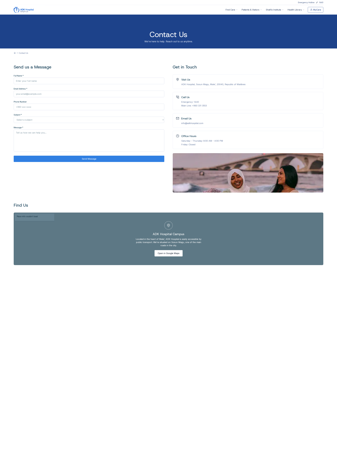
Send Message (89, 159)
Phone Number (20, 102)
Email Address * (20, 89)
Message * (18, 127)
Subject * (18, 115)
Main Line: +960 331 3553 (194, 105)
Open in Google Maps (168, 253)
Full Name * (19, 76)
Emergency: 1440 (190, 102)
